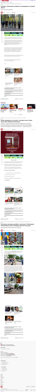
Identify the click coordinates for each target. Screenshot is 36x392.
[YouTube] (32, 386)
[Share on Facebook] (2, 35)
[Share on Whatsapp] (2, 38)
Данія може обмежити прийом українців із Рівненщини (4, 111)
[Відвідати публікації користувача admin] (2, 13)
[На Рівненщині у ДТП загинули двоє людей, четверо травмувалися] (31, 106)
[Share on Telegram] (2, 40)
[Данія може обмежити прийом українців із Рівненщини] (5, 106)
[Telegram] (34, 386)
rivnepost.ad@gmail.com (8, 355)
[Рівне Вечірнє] (6, 0)
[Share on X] (2, 37)
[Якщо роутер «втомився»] (22, 106)
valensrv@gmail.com (11, 353)
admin (4, 12)
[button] (1, 0)
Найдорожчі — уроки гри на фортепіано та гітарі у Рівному (13, 111)
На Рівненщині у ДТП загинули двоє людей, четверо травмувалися (30, 111)
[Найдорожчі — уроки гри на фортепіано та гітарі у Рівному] (14, 106)
